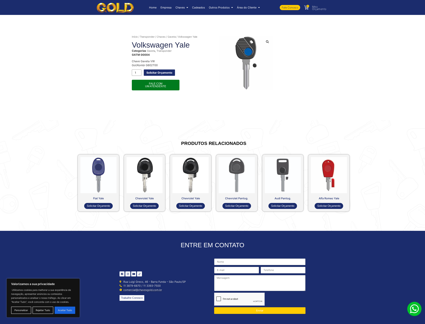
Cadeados (198, 7)
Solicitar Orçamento (159, 72)
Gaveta (172, 36)
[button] (267, 42)
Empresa (166, 7)
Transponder (147, 36)
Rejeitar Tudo (43, 310)
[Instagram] (127, 273)
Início (135, 36)
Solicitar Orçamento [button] (98, 205)
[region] (43, 298)
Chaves (161, 36)
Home (153, 7)
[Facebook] (122, 273)
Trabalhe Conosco (132, 297)
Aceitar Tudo (65, 310)
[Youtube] (133, 273)
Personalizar (21, 310)
